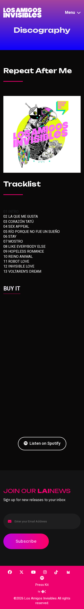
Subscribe (26, 541)
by (39, 591)
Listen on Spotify (44, 443)
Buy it (11, 288)
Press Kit (42, 585)
